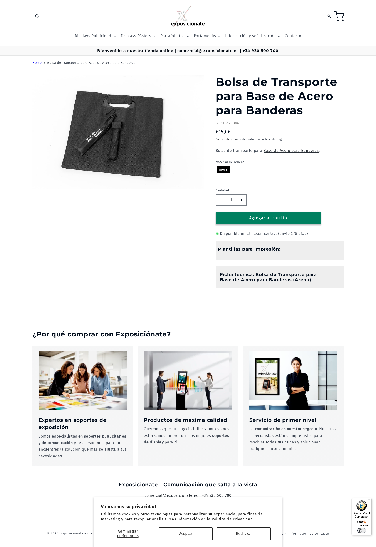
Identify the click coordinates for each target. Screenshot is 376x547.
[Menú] (369, 500)
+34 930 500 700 (217, 495)
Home (37, 63)
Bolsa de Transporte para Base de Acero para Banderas (91, 63)
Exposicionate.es (74, 533)
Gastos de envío (227, 139)
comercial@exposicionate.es (171, 495)
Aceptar (185, 533)
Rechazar (244, 533)
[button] (37, 16)
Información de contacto (308, 533)
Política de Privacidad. (233, 519)
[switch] (361, 530)
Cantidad (222, 190)
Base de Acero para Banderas (291, 150)
